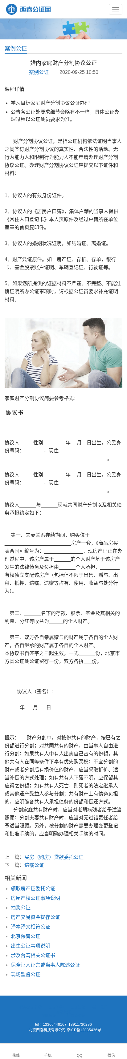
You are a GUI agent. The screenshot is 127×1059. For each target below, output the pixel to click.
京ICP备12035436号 (84, 1030)
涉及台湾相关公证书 (33, 955)
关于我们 (99, 1007)
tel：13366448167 (51, 1024)
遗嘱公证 (34, 865)
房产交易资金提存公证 (35, 917)
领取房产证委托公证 (33, 888)
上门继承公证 (74, 1016)
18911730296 (80, 1024)
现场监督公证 (25, 974)
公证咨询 (56, 1007)
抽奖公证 (21, 907)
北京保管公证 (25, 936)
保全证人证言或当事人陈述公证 (45, 965)
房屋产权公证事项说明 (35, 898)
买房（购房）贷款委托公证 (54, 857)
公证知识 (78, 1007)
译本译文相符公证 (30, 926)
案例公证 (39, 72)
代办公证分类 (30, 1007)
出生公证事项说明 (30, 945)
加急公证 (63, 1012)
